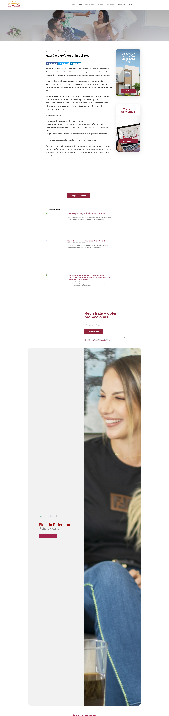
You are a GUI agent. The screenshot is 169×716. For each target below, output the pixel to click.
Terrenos (100, 4)
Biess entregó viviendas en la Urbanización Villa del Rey (86, 213)
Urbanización (110, 4)
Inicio (73, 4)
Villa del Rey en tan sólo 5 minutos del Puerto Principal (86, 241)
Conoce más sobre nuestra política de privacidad (97, 340)
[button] (160, 4)
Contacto (131, 4)
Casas (80, 4)
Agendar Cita (121, 4)
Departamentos (89, 4)
